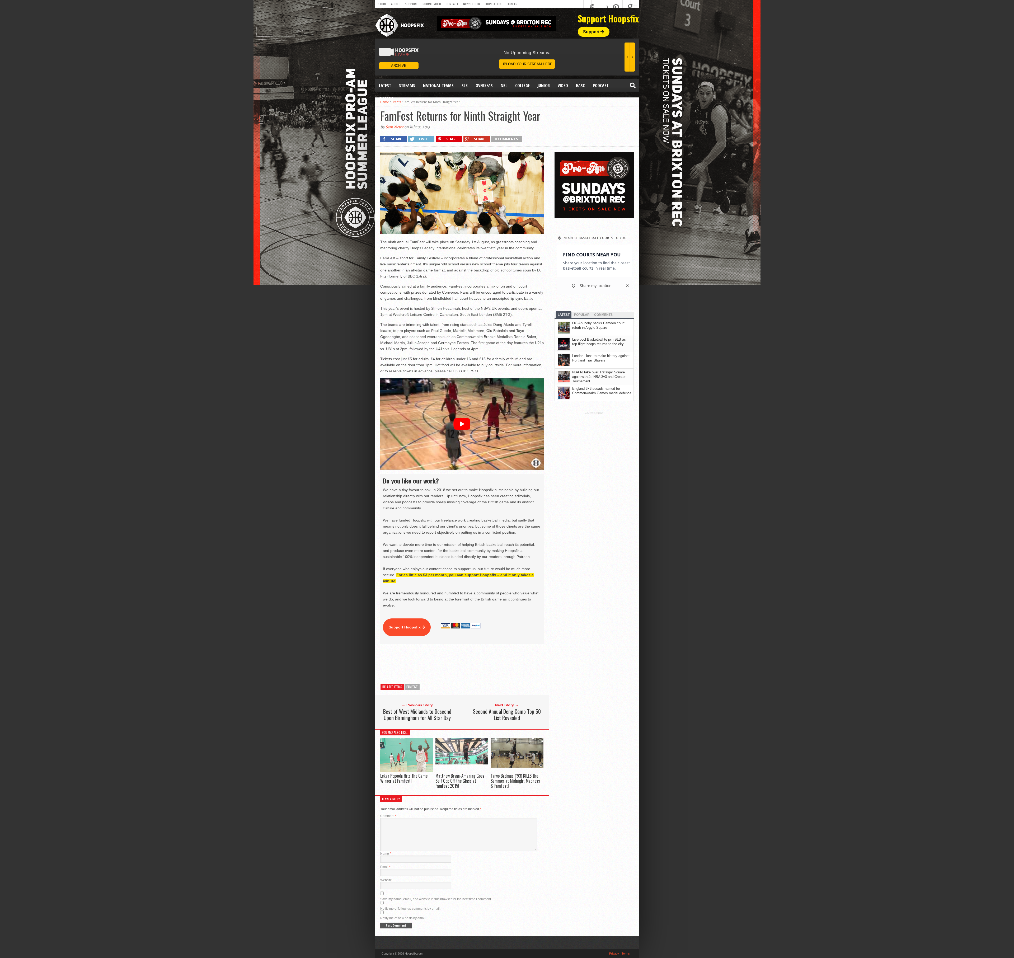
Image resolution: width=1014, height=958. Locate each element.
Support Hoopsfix (405, 627)
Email (385, 867)
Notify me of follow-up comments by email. (410, 908)
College (522, 85)
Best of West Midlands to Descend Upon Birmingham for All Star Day (417, 714)
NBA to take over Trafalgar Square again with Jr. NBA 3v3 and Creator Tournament (599, 376)
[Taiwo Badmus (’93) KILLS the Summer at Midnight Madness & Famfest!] (517, 766)
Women (386, 99)
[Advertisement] (476, 664)
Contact (452, 4)
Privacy (614, 953)
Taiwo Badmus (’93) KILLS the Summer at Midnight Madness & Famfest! (515, 781)
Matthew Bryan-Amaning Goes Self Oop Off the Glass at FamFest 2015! (459, 781)
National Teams (438, 85)
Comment (388, 816)
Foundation (493, 4)
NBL (504, 85)
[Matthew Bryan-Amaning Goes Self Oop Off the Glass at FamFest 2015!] (461, 763)
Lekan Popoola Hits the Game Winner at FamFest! (404, 778)
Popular (582, 315)
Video (563, 85)
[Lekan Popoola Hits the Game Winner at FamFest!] (406, 770)
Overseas (484, 85)
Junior (544, 85)
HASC (580, 85)
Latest (385, 85)
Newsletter (471, 4)
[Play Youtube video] (462, 424)
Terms (626, 953)
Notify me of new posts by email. (403, 918)
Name (385, 854)
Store (382, 4)
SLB (465, 85)
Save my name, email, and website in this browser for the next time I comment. (436, 899)
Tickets (511, 4)
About (395, 4)
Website (386, 880)
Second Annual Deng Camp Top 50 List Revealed (507, 714)
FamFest (412, 686)
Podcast (601, 85)
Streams (407, 85)
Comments (603, 315)
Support (411, 4)
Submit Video (431, 4)
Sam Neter (394, 127)
